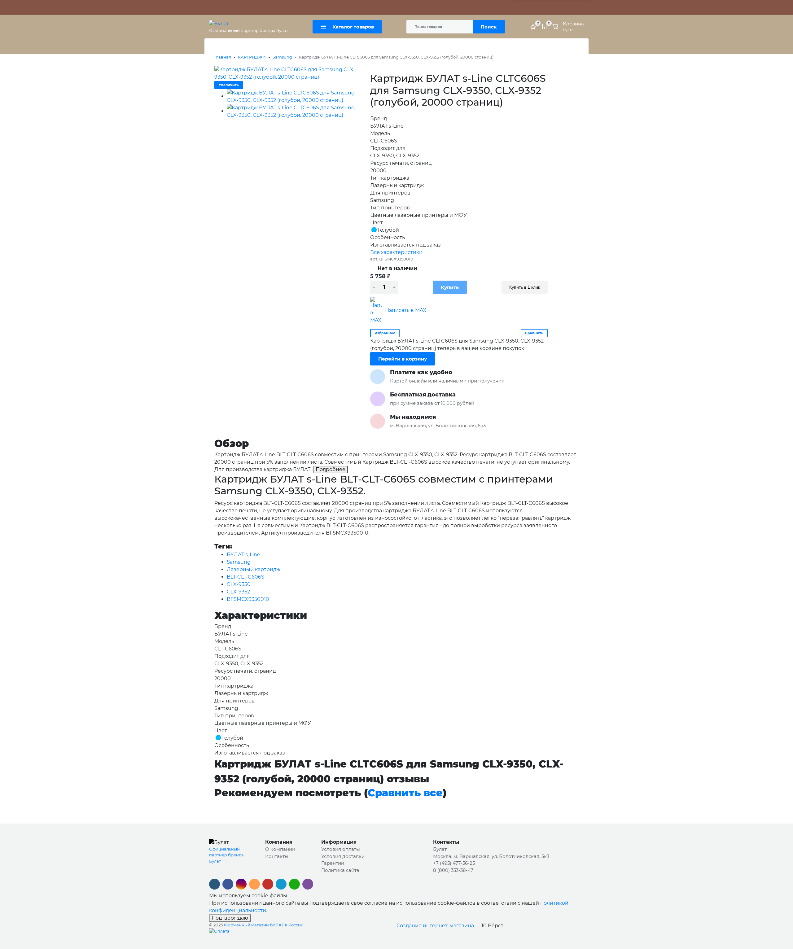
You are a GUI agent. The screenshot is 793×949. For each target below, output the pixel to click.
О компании (280, 849)
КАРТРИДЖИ (252, 57)
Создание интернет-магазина (435, 926)
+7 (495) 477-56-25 (454, 863)
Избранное (385, 333)
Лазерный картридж (253, 569)
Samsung (282, 57)
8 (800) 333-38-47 (453, 870)
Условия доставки (343, 856)
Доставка (313, 7)
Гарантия (244, 7)
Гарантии (332, 863)
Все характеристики (396, 252)
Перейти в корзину (402, 359)
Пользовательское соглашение (424, 7)
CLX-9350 (239, 584)
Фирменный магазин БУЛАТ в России (264, 924)
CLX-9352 (238, 592)
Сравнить (534, 333)
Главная (222, 57)
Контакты (337, 7)
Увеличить (229, 85)
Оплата (291, 7)
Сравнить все (405, 793)
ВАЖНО (271, 7)
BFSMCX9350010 (248, 599)
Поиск (489, 27)
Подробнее (330, 469)
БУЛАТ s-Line (243, 555)
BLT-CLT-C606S (245, 577)
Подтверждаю (230, 918)
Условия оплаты (340, 849)
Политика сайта (369, 7)
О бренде (219, 7)
